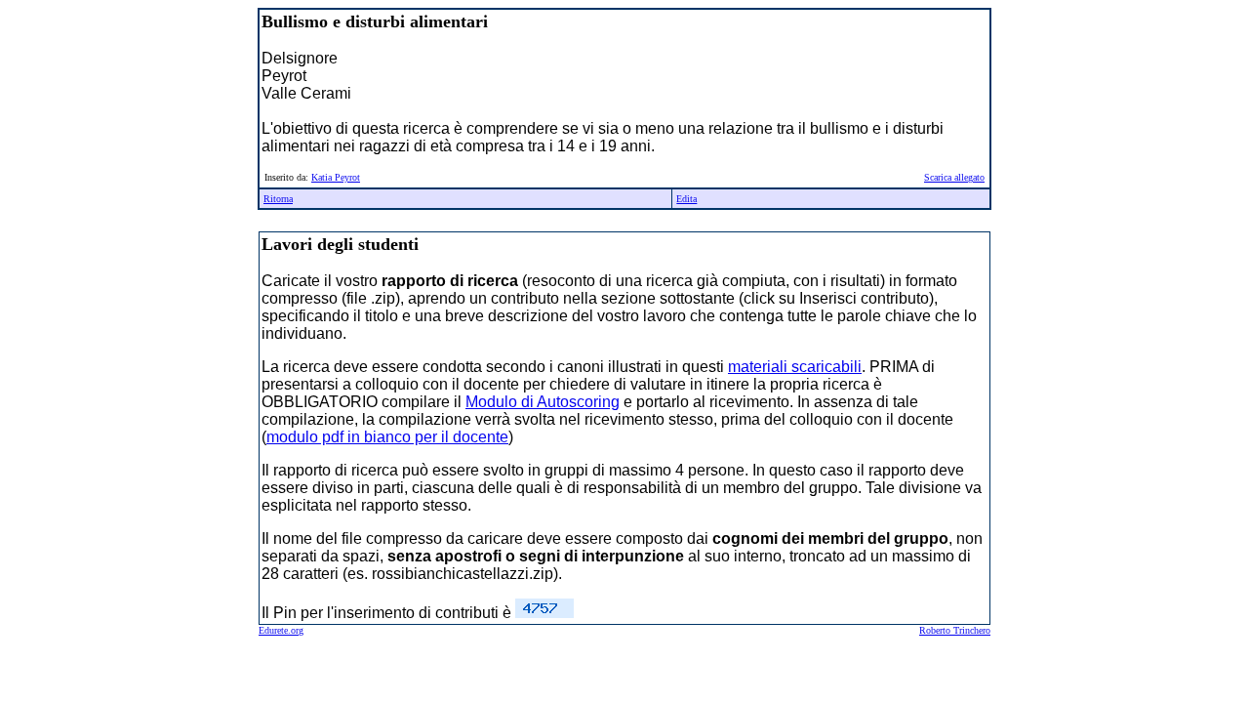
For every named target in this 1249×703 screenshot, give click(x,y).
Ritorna (278, 198)
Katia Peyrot (335, 177)
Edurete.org (281, 630)
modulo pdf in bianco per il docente (387, 437)
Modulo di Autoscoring (542, 401)
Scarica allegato (954, 177)
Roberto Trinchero (954, 630)
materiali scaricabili (795, 366)
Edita (686, 198)
